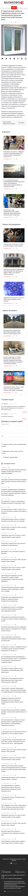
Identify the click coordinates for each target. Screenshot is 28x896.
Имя (2, 436)
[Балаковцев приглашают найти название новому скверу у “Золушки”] (15, 775)
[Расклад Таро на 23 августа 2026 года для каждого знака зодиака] (15, 557)
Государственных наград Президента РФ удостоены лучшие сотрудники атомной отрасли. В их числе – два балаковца (13, 741)
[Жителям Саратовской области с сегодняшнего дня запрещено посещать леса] (15, 829)
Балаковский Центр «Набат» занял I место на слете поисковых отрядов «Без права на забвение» (14, 388)
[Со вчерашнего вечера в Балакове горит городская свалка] (15, 795)
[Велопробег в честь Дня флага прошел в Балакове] (15, 549)
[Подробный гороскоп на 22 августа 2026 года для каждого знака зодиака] (15, 755)
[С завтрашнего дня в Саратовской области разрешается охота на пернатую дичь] (15, 729)
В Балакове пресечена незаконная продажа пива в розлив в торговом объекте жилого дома (14, 481)
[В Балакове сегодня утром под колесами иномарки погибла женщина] (15, 541)
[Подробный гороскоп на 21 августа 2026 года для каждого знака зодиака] (14, 289)
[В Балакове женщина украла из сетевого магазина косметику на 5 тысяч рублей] (15, 517)
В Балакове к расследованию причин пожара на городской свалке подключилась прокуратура (12, 599)
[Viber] (21, 58)
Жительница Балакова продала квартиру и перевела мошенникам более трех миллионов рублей (13, 471)
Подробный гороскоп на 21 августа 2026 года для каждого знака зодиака (14, 299)
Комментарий (5, 424)
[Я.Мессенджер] (2, 58)
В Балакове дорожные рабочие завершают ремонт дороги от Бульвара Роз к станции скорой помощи (13, 628)
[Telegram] (14, 58)
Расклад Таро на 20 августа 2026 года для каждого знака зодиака (13, 245)
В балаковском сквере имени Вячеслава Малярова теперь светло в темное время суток (12, 331)
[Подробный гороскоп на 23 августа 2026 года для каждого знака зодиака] (15, 565)
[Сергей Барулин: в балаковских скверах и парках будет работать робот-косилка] (15, 839)
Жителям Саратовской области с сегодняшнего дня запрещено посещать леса (13, 833)
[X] (18, 58)
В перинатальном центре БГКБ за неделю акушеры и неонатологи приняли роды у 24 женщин (14, 711)
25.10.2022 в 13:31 (12, 403)
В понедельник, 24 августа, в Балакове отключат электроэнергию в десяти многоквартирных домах (12, 609)
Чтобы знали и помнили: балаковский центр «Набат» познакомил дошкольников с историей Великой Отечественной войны (13, 690)
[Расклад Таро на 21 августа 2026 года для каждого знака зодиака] (15, 821)
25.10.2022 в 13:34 (13, 414)
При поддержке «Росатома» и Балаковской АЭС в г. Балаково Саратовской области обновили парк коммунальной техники (14, 807)
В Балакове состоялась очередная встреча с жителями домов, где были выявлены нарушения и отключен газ (14, 154)
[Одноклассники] (10, 58)
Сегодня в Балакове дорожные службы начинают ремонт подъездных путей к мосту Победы (12, 589)
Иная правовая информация (14, 891)
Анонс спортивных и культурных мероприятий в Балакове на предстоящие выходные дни (13, 638)
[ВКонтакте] (6, 58)
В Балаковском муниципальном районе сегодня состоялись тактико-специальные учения (13, 619)
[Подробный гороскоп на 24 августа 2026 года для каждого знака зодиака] (15, 533)
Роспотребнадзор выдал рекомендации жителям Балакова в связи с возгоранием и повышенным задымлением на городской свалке (14, 183)
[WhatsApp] (25, 58)
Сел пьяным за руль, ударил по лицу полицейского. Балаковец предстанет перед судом (12, 670)
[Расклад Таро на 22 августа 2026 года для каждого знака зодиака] (15, 747)
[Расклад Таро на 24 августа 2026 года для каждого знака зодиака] (15, 525)
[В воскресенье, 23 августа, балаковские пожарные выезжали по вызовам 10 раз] (9, 499)
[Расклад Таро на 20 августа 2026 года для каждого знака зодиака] (14, 235)
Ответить (24, 412)
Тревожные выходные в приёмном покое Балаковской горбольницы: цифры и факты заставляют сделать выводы (14, 271)
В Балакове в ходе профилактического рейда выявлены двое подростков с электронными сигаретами (12, 212)
